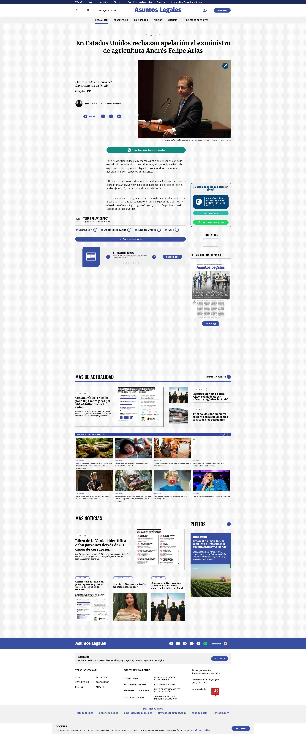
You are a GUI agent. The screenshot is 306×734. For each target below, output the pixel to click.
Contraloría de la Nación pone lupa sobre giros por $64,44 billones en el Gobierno (92, 402)
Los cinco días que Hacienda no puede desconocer (129, 585)
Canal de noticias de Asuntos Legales (148, 150)
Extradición (85, 229)
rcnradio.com (221, 712)
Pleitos (198, 524)
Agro (171, 229)
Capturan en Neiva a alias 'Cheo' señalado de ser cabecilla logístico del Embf (210, 396)
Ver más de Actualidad (216, 377)
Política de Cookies (202, 730)
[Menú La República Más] (77, 10)
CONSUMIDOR (141, 20)
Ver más (209, 324)
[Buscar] (88, 10)
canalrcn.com (200, 712)
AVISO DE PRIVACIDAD (164, 684)
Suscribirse (222, 10)
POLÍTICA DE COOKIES (134, 697)
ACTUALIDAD (101, 20)
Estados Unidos (147, 229)
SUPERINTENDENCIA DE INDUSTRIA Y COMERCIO (165, 697)
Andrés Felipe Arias (115, 229)
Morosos (118, 2)
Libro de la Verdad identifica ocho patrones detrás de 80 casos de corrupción (100, 545)
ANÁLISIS (172, 20)
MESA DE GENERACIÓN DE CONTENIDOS (164, 678)
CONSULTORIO (121, 20)
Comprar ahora (211, 213)
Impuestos (103, 2)
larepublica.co (85, 712)
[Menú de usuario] (204, 10)
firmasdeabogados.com (172, 712)
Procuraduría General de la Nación (186, 2)
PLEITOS (158, 20)
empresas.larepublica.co (138, 712)
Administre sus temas (132, 239)
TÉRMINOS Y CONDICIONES (136, 690)
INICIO (78, 677)
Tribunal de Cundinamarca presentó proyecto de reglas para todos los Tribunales (210, 416)
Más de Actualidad (94, 376)
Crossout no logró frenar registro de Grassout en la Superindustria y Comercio (210, 544)
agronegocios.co (108, 712)
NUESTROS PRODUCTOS (135, 684)
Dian (90, 2)
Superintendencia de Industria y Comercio (146, 2)
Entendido (241, 728)
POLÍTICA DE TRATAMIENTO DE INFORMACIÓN (167, 690)
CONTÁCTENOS (131, 678)
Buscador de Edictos (197, 20)
